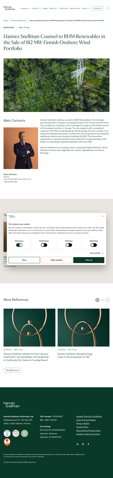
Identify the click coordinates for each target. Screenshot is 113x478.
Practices (35, 8)
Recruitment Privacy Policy (88, 431)
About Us (52, 8)
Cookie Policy (82, 427)
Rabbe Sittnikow (10, 174)
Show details (95, 253)
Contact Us (97, 8)
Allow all (89, 260)
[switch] (44, 244)
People (45, 8)
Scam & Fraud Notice (86, 420)
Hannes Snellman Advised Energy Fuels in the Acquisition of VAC (75, 355)
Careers (84, 8)
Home (6, 21)
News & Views (75, 8)
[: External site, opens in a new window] (95, 216)
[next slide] (107, 300)
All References (12, 370)
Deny (24, 260)
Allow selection (56, 260)
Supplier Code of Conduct (88, 434)
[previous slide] (97, 300)
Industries (24, 8)
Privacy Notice (82, 423)
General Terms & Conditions (89, 416)
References (64, 8)
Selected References (18, 21)
